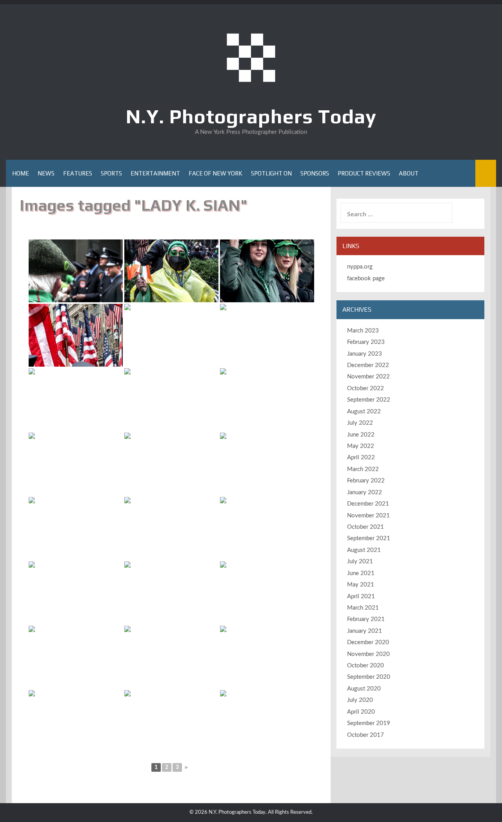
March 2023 (363, 331)
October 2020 (365, 666)
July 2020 (360, 700)
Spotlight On (271, 173)
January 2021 (364, 631)
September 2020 (368, 677)
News (46, 173)
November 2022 (368, 377)
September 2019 (368, 723)
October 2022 (365, 388)
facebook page (366, 278)
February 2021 (366, 619)
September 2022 (368, 400)
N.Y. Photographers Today (251, 116)
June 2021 (361, 573)
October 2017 (365, 735)
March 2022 (363, 469)
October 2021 (365, 527)
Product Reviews (364, 173)
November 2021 (368, 516)
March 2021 (363, 608)
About (408, 173)
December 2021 (368, 504)
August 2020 (364, 689)
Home (20, 173)
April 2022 (361, 457)
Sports (111, 173)
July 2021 (360, 561)
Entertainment (155, 173)
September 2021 (368, 538)
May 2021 (360, 585)
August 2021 (364, 550)
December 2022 (368, 365)
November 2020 (368, 654)
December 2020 (368, 642)
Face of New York (215, 173)
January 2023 (364, 354)
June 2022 (361, 435)
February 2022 (366, 481)
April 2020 (361, 712)
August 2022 (364, 412)
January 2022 (364, 492)
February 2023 (366, 342)
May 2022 (360, 446)
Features (77, 173)
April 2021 (361, 596)
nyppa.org (360, 267)
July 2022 (360, 423)
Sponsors (314, 173)
